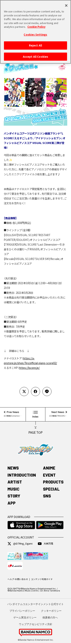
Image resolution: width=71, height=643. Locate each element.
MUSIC (13, 488)
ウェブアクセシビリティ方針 (35, 624)
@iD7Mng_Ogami (23, 543)
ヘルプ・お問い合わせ (17, 579)
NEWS (13, 467)
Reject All (35, 45)
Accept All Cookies (35, 56)
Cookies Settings (35, 34)
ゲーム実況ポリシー (24, 617)
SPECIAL (51, 488)
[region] (35, 32)
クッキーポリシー (51, 610)
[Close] (66, 5)
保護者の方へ (50, 617)
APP (11, 502)
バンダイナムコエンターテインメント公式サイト (35, 604)
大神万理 (48, 543)
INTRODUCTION (21, 474)
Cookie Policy (36, 27)
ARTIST (14, 481)
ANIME (49, 467)
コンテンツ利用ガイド (42, 579)
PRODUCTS (53, 481)
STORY (13, 495)
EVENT (49, 474)
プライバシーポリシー (22, 610)
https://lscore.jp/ (29, 368)
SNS (47, 495)
